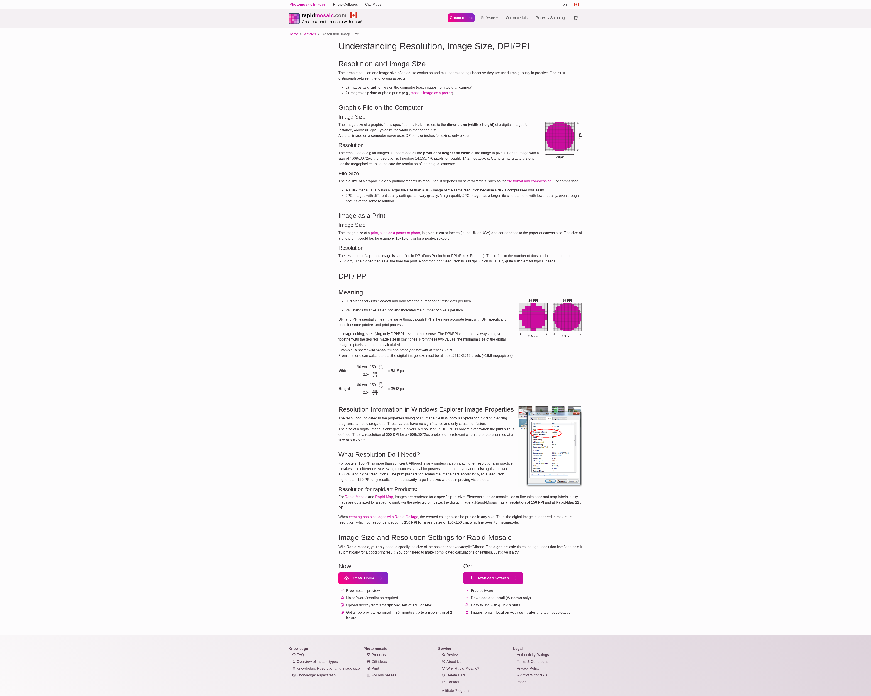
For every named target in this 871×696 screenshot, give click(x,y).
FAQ (300, 655)
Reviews (452, 655)
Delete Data (455, 675)
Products (378, 655)
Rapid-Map (384, 497)
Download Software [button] (493, 578)
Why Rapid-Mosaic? (462, 668)
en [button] (565, 4)
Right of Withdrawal (532, 675)
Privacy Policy (528, 668)
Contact (452, 682)
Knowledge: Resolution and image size (328, 668)
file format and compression (529, 181)
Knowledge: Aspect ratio (316, 675)
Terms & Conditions (532, 662)
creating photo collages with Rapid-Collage (383, 517)
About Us (453, 662)
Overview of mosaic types (317, 662)
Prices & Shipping (550, 18)
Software (488, 18)
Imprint (522, 682)
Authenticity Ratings (533, 655)
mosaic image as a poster (431, 93)
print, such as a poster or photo (395, 233)
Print (375, 668)
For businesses (383, 675)
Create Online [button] (363, 578)
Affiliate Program (455, 691)
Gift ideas (379, 662)
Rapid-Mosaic (356, 497)
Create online (461, 18)
